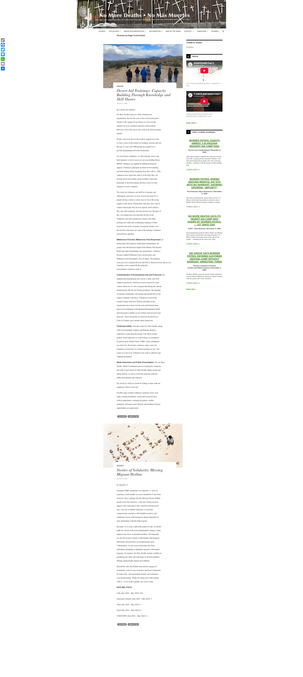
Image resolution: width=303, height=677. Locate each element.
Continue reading (193, 169)
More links (191, 289)
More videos (192, 123)
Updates (120, 86)
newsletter (133, 416)
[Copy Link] (2, 40)
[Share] (2, 68)
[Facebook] (2, 44)
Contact (188, 31)
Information (155, 31)
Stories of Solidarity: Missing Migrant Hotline (140, 472)
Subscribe (201, 31)
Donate (102, 31)
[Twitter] (2, 49)
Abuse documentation (134, 31)
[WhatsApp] (2, 59)
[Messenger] (2, 54)
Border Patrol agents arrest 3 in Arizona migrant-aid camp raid (204, 143)
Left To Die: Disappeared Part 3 (198, 83)
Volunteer (114, 31)
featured (122, 416)
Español (215, 31)
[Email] (2, 63)
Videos (195, 56)
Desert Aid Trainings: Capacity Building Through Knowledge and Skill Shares (143, 94)
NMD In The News (173, 31)
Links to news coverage (203, 132)
